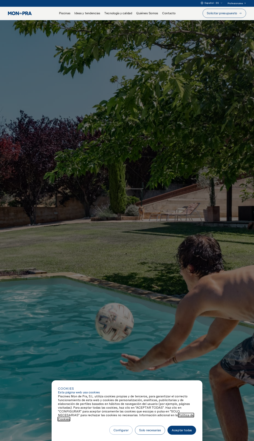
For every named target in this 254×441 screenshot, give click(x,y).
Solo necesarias (150, 430)
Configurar (121, 430)
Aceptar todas (182, 430)
